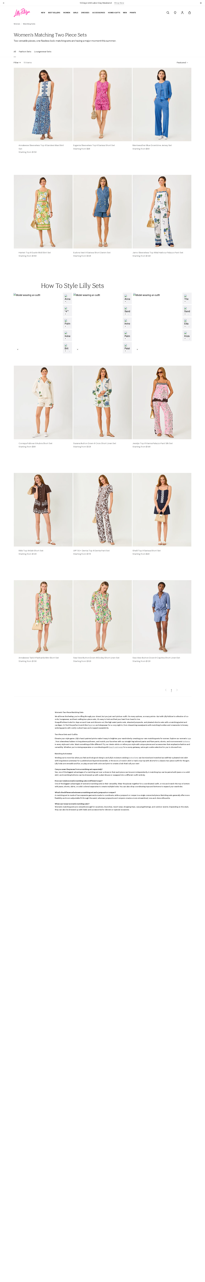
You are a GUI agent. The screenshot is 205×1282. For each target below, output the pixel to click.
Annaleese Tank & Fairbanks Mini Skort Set (39, 657)
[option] (43, 104)
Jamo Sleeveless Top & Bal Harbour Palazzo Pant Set (158, 252)
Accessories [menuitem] (98, 12)
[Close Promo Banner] (3, 3)
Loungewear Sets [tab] (42, 51)
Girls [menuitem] (75, 12)
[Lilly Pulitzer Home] (22, 12)
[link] (67, 298)
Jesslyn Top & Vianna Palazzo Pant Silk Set (153, 443)
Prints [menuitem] (133, 12)
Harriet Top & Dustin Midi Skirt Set (35, 252)
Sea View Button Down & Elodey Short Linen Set (96, 657)
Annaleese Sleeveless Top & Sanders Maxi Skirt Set (41, 147)
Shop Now (119, 3)
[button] (201, 3)
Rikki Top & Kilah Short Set (31, 550)
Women (17, 24)
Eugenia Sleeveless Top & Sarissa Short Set (94, 145)
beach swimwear (116, 747)
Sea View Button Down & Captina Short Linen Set (156, 657)
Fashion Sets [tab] (25, 51)
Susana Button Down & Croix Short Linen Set (94, 443)
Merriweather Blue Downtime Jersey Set (152, 145)
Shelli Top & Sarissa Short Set (147, 550)
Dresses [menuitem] (85, 12)
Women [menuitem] (66, 12)
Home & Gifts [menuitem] (114, 12)
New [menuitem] (43, 12)
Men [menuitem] (125, 12)
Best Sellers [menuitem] (54, 12)
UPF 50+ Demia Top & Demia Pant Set (91, 550)
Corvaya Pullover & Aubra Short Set (35, 443)
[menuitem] (168, 12)
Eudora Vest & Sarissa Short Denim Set (92, 252)
